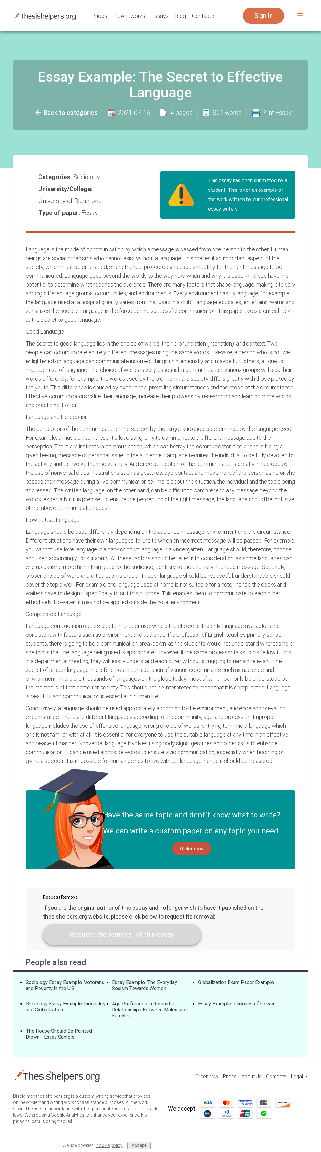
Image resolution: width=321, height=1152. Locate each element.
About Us (251, 1077)
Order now (191, 849)
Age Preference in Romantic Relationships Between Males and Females (149, 1010)
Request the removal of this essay (122, 934)
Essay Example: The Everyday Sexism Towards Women (144, 985)
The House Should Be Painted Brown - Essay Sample (59, 1034)
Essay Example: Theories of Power (236, 1004)
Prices (99, 16)
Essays (160, 16)
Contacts (203, 16)
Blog (180, 16)
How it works (129, 16)
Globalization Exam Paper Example (236, 982)
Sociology (87, 177)
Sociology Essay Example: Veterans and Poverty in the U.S (65, 985)
